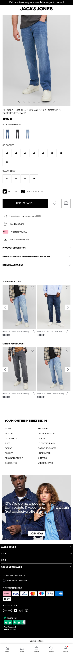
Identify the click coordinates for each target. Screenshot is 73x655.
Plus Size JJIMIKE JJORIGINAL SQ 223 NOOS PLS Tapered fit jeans (31, 112)
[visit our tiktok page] (26, 611)
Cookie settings (36, 641)
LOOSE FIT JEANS (46, 443)
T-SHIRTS (9, 453)
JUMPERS (42, 458)
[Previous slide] (5, 307)
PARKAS (8, 448)
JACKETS (9, 433)
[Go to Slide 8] (54, 102)
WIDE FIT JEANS (45, 463)
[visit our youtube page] (15, 611)
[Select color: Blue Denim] (7, 134)
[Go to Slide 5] (39, 102)
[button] (7, 153)
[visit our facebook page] (4, 611)
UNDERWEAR (44, 453)
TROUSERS (43, 428)
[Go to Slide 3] (29, 102)
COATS (41, 438)
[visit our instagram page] (10, 611)
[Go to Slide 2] (24, 102)
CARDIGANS (11, 463)
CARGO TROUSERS (47, 448)
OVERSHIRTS (11, 438)
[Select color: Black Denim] (17, 134)
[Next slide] (67, 307)
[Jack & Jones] (36, 10)
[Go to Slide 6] (44, 102)
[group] (19, 310)
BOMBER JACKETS (46, 433)
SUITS (7, 443)
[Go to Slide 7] (49, 102)
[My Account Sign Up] (36, 507)
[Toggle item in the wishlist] (54, 203)
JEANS (8, 428)
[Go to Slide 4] (34, 102)
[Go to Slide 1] (19, 102)
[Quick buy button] (33, 332)
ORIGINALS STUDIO (14, 458)
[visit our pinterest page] (21, 611)
